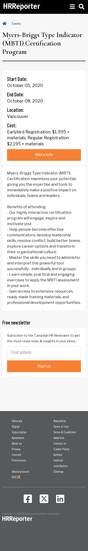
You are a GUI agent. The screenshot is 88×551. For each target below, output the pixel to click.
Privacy (16, 449)
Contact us (60, 443)
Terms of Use (61, 426)
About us (17, 443)
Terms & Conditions (65, 432)
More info (44, 154)
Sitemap (58, 471)
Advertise (59, 438)
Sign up (44, 366)
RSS (14, 477)
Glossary (17, 421)
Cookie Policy (61, 449)
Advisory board (20, 471)
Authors (58, 455)
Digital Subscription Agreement (19, 432)
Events (16, 23)
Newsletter (60, 421)
